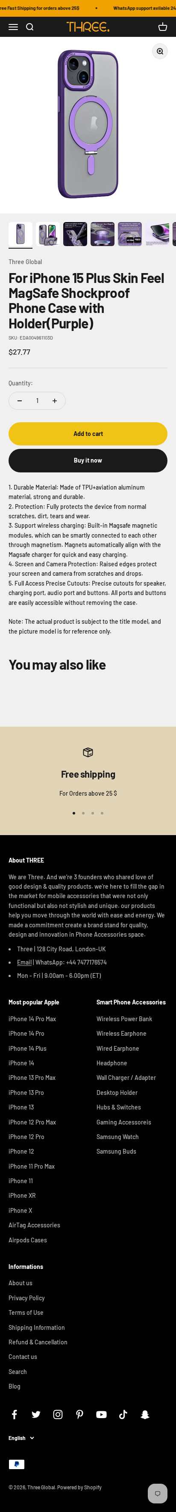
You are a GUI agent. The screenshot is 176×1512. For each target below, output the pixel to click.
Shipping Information (37, 1327)
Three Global (25, 261)
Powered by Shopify (79, 1487)
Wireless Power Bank (124, 1018)
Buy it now (88, 460)
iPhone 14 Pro (26, 1033)
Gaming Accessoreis (124, 1122)
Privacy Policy (27, 1298)
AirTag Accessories (34, 1225)
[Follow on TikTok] (123, 1414)
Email (24, 962)
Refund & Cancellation (38, 1342)
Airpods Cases (28, 1240)
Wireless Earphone (122, 1033)
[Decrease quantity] (19, 400)
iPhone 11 (21, 1180)
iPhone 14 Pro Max (32, 1018)
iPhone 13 (21, 1107)
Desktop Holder (117, 1092)
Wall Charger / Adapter (126, 1077)
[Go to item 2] (48, 235)
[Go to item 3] (75, 235)
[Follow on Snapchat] (145, 1414)
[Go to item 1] (20, 235)
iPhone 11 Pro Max (32, 1166)
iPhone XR (22, 1195)
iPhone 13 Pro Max (32, 1077)
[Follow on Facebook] (14, 1414)
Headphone (112, 1063)
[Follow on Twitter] (36, 1414)
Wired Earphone (118, 1048)
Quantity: (21, 383)
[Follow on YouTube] (101, 1414)
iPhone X (20, 1210)
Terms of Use (26, 1312)
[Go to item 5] (130, 235)
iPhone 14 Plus (28, 1048)
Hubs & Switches (119, 1107)
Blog (15, 1386)
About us (20, 1283)
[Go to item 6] (157, 235)
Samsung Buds (116, 1151)
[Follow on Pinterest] (79, 1414)
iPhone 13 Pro (26, 1092)
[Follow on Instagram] (58, 1414)
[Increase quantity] (54, 400)
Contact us (23, 1356)
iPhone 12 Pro (26, 1136)
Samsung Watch (118, 1136)
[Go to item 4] (102, 235)
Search (18, 1371)
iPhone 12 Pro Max (32, 1122)
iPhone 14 (21, 1063)
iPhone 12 (21, 1151)
